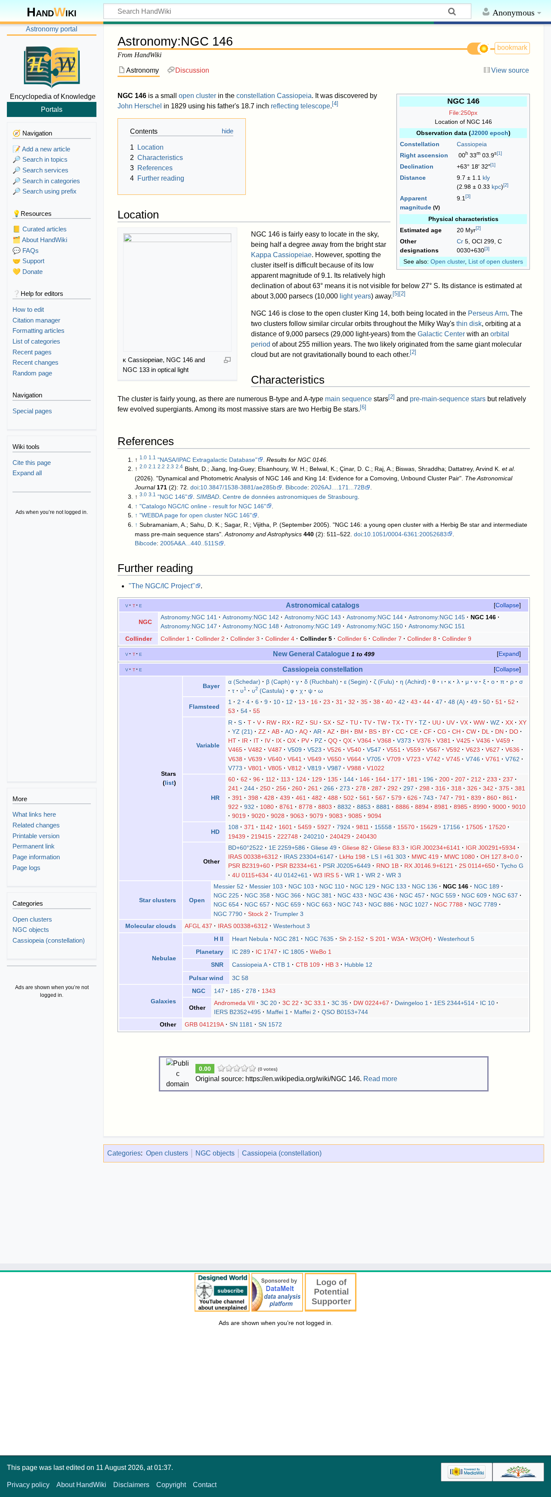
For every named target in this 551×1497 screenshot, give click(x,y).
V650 (334, 759)
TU (354, 722)
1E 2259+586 (287, 847)
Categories (124, 1153)
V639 (255, 759)
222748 (287, 836)
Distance (413, 177)
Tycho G (512, 865)
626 (412, 797)
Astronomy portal (51, 29)
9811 (362, 827)
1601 (285, 827)
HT (232, 740)
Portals (51, 109)
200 (444, 779)
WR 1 (352, 875)
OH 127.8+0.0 (499, 856)
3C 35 (339, 1002)
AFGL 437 (198, 925)
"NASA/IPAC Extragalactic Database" (207, 459)
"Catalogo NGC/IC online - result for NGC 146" (202, 506)
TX (396, 722)
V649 (314, 759)
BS (373, 731)
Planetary (209, 951)
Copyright (171, 1484)
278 (361, 788)
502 (349, 797)
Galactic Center (441, 334)
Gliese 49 (324, 847)
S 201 (378, 938)
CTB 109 (308, 964)
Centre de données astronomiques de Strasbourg (290, 496)
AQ (303, 731)
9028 (278, 815)
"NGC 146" (172, 496)
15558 (383, 827)
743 (428, 797)
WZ (495, 722)
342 (488, 788)
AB (275, 731)
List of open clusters (495, 261)
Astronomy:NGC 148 (251, 626)
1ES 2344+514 (454, 1002)
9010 (519, 806)
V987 (334, 768)
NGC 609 (474, 895)
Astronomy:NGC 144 (375, 617)
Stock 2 (258, 913)
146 (364, 779)
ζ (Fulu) (384, 681)
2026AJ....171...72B (338, 487)
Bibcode (296, 487)
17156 (451, 827)
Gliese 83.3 (389, 847)
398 (253, 797)
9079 (316, 815)
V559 (413, 749)
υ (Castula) (268, 690)
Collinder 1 (175, 638)
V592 (453, 749)
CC (400, 731)
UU (436, 722)
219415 (261, 836)
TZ (423, 722)
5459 (305, 827)
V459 (503, 740)
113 (285, 779)
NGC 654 (226, 904)
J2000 (479, 132)
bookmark (512, 47)
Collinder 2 (210, 638)
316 (440, 788)
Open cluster (447, 261)
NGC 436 (381, 895)
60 (231, 779)
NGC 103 (301, 886)
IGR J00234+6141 (435, 847)
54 (244, 710)
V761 (493, 759)
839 (476, 797)
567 (380, 797)
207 (460, 779)
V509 (295, 749)
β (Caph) (278, 681)
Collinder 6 (352, 638)
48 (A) (456, 701)
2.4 (179, 466)
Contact (205, 1484)
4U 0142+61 (291, 875)
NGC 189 (486, 886)
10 (276, 701)
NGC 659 (288, 904)
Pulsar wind (206, 977)
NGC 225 (226, 895)
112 (270, 779)
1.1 (152, 457)
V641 (295, 759)
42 (401, 701)
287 (376, 788)
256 (281, 788)
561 (364, 797)
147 (219, 990)
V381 (443, 740)
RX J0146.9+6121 (428, 865)
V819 (314, 768)
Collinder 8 (421, 638)
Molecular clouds (150, 925)
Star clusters (157, 900)
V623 (473, 749)
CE (414, 731)
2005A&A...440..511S (189, 543)
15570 (406, 827)
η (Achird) (413, 681)
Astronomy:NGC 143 (313, 617)
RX (286, 722)
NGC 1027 (413, 904)
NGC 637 (505, 895)
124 (301, 779)
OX (291, 740)
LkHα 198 (352, 856)
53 (231, 710)
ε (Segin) (356, 681)
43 (414, 701)
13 (301, 701)
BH (345, 731)
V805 (275, 768)
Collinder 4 (279, 638)
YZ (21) (242, 731)
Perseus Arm (487, 313)
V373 (404, 740)
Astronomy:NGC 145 (437, 617)
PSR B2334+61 (296, 865)
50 (486, 701)
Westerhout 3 (291, 925)
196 (428, 779)
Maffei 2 (305, 1011)
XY (522, 722)
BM (358, 731)
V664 (354, 759)
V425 (463, 740)
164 (380, 779)
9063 (297, 815)
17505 (474, 827)
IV (267, 740)
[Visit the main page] (51, 65)
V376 (424, 740)
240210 (313, 836)
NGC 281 (286, 938)
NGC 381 (319, 895)
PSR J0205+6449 (347, 865)
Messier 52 (229, 886)
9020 (258, 815)
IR (245, 740)
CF (428, 731)
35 (364, 701)
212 (476, 779)
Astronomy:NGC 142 (251, 617)
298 (424, 788)
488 (333, 797)
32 (351, 701)
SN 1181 (241, 1024)
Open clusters (167, 1153)
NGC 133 (393, 886)
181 (412, 779)
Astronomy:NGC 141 (189, 617)
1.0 (143, 457)
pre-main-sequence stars (448, 399)
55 (256, 710)
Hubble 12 (358, 964)
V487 (275, 749)
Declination (416, 166)
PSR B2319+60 (249, 865)
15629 (428, 827)
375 (504, 788)
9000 (499, 806)
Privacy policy (28, 1484)
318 (456, 788)
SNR (217, 964)
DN (499, 731)
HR (215, 797)
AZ (331, 731)
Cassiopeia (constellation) (282, 1153)
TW (382, 722)
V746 (473, 759)
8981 (441, 806)
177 (396, 779)
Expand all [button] (27, 472)
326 (472, 788)
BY (386, 731)
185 (235, 990)
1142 (266, 827)
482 (317, 797)
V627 (493, 749)
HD (215, 831)
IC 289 (241, 951)
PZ (318, 740)
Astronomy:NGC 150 (375, 626)
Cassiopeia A (249, 964)
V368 (384, 740)
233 (492, 779)
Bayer (211, 685)
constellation (255, 95)
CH (456, 731)
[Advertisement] (51, 649)
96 (256, 779)
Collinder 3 (245, 638)
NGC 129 (362, 886)
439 (285, 797)
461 (301, 797)
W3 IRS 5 (326, 875)
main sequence (348, 399)
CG (441, 731)
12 (289, 701)
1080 (267, 806)
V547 (374, 749)
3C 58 (240, 977)
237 (508, 779)
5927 (324, 827)
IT (256, 740)
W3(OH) (421, 938)
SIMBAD (207, 496)
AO (289, 731)
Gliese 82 (355, 847)
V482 (255, 749)
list (169, 782)
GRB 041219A (204, 1024)
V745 (453, 759)
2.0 (143, 466)
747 (444, 797)
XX (509, 722)
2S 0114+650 (477, 865)
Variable (208, 745)
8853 (364, 806)
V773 (235, 768)
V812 (295, 768)
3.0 (143, 494)
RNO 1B (387, 865)
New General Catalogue (311, 654)
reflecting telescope (300, 106)
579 (396, 797)
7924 (343, 827)
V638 (235, 759)
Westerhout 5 (456, 938)
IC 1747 (266, 951)
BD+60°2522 (245, 847)
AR (317, 731)
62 (244, 779)
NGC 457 (412, 895)
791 (460, 797)
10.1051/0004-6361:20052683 (405, 534)
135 (333, 779)
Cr (460, 241)
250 (265, 788)
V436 (483, 740)
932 (249, 806)
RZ (300, 722)
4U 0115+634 (250, 875)
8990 (480, 806)
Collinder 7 (387, 638)
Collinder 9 (456, 638)
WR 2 (373, 875)
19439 (236, 836)
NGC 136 (424, 886)
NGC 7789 (482, 904)
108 (233, 827)
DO (513, 731)
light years (355, 296)
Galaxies (163, 1001)
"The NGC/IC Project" (162, 586)
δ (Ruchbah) (321, 681)
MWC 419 (425, 856)
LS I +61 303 (388, 856)
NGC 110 (331, 886)
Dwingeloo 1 (411, 1002)
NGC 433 (350, 895)
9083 (336, 815)
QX (347, 740)
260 (297, 788)
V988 (354, 768)
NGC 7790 (228, 913)
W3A (397, 938)
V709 (394, 759)
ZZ (262, 731)
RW (271, 722)
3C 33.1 (315, 1002)
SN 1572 (270, 1024)
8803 (325, 806)
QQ (332, 740)
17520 (497, 827)
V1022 (375, 768)
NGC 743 (350, 904)
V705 (374, 759)
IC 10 (487, 1002)
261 (313, 788)
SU (314, 722)
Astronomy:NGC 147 (189, 626)
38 (376, 701)
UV (450, 722)
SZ (340, 722)
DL (485, 731)
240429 (340, 836)
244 (249, 788)
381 (520, 788)
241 (233, 788)
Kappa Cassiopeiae (281, 254)
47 (439, 701)
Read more (380, 1078)
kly (486, 177)
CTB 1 (281, 964)
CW (471, 731)
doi (194, 487)
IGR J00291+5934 (491, 847)
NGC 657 (257, 904)
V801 (255, 768)
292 (392, 788)
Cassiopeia (472, 144)
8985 (460, 806)
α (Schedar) (244, 681)
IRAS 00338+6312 (253, 856)
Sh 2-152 (351, 938)
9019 (239, 815)
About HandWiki (81, 1484)
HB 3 (332, 964)
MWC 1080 (459, 856)
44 (426, 701)
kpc (496, 186)
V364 (364, 740)
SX (327, 722)
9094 (374, 815)
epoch (499, 132)
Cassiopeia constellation (322, 669)
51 (498, 701)
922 (233, 806)
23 (326, 701)
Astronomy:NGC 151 (437, 626)
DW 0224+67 (371, 1002)
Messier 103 (266, 886)
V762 (512, 759)
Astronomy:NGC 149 (313, 626)
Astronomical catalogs (322, 605)
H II (218, 938)
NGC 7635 (319, 938)
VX (464, 722)
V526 (334, 749)
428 (269, 797)
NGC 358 (257, 895)
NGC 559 (443, 895)
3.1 (152, 494)
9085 (355, 815)
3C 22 (290, 1002)
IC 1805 (293, 951)
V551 (394, 749)
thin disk (469, 323)
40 (389, 701)
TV (367, 722)
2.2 (161, 466)
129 (317, 779)
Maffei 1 (277, 1011)
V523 (314, 749)
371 (249, 827)
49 (474, 701)
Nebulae (164, 958)
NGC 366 (288, 895)
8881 (383, 806)
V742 (433, 759)
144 (349, 779)
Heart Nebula (250, 938)
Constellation (420, 144)
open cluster (197, 95)
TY (409, 722)
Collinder (138, 638)
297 (408, 788)
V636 (512, 749)
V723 (413, 759)
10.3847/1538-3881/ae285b (238, 487)
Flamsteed (204, 706)
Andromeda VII (234, 1002)
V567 (433, 749)
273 (345, 788)
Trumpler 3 (288, 913)
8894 (422, 806)
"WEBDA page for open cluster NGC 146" (195, 515)
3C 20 (268, 1002)
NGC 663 (319, 904)
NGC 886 (381, 904)
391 (237, 797)
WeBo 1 (320, 951)
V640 (275, 759)
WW (479, 722)
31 (339, 701)
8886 (402, 806)
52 (511, 701)
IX (279, 740)
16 (314, 701)
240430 (366, 836)
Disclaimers (131, 1484)
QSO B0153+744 (345, 1011)
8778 (306, 806)
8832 (344, 806)
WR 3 (393, 875)
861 (508, 797)
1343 (269, 990)
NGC (145, 621)
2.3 (170, 466)
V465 (235, 749)
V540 (354, 749)
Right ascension (424, 155)
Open (197, 900)
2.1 (152, 466)
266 (329, 788)
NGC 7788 (448, 904)
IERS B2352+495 (237, 1011)
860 (492, 797)
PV (305, 740)
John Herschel (140, 106)
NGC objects (215, 1153)
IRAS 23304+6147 (309, 856)
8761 (286, 806)
